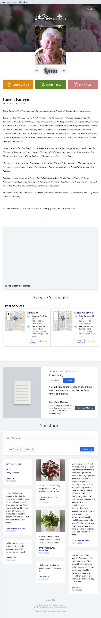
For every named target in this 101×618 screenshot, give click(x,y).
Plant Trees (43, 341)
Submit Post (87, 449)
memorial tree (32, 208)
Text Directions (31, 341)
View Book (55, 380)
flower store (70, 208)
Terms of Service (57, 607)
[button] (15, 318)
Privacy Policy (43, 607)
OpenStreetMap (53, 611)
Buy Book (68, 380)
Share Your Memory (85, 408)
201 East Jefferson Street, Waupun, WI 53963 (40, 333)
